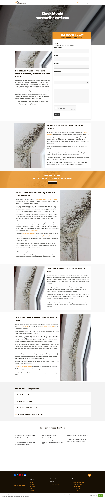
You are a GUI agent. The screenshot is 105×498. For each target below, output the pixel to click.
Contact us (63, 3)
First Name (58, 47)
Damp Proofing (55, 484)
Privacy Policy (77, 488)
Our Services (40, 3)
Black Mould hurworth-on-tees (25, 440)
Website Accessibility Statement (81, 492)
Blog (56, 3)
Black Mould (54, 486)
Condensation (55, 490)
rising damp (25, 326)
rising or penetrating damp (46, 235)
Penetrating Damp (56, 492)
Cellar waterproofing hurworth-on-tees (52, 440)
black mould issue (33, 230)
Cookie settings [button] (93, 495)
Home (33, 3)
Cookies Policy (77, 486)
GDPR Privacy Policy (78, 484)
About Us (32, 484)
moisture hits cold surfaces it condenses (46, 199)
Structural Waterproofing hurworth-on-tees (77, 436)
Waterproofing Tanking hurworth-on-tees (53, 437)
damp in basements (49, 237)
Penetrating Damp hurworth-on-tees (77, 439)
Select (57, 79)
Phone (57, 63)
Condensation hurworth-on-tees (26, 442)
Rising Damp (55, 488)
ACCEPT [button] (100, 495)
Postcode (58, 71)
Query (56, 87)
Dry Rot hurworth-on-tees (24, 444)
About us (50, 3)
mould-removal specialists (24, 366)
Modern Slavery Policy (79, 482)
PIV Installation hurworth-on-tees (76, 441)
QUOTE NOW (52, 182)
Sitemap (32, 490)
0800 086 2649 (85, 3)
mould (23, 93)
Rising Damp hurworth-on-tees (25, 437)
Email (56, 55)
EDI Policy (76, 490)
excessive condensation (29, 233)
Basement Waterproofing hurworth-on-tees (52, 442)
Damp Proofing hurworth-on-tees (26, 435)
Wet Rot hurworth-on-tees (49, 435)
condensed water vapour (48, 326)
